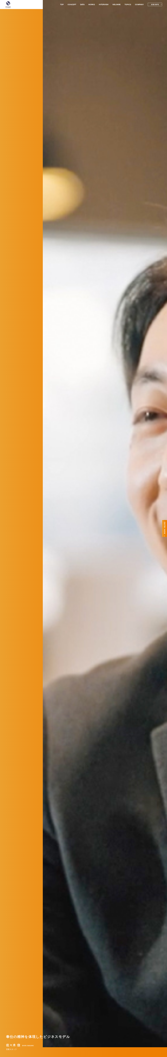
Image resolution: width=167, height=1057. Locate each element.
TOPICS (128, 4)
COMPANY (139, 4)
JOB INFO (155, 4)
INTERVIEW (104, 4)
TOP (62, 4)
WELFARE (116, 4)
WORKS (91, 4)
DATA (82, 4)
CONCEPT (72, 4)
